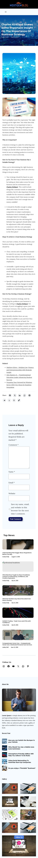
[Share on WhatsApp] (24, 395)
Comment (13, 445)
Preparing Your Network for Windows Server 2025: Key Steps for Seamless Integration (19, 384)
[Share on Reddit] (4, 400)
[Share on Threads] (14, 400)
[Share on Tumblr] (9, 400)
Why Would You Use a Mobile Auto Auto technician (21, 748)
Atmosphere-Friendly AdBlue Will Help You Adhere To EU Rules (20, 755)
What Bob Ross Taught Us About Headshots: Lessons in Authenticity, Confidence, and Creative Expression (16, 576)
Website (12, 493)
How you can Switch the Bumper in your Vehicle (21, 741)
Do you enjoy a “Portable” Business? (21, 768)
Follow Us (19, 837)
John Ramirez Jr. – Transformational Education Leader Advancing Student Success (19, 377)
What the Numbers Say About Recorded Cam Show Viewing (16, 599)
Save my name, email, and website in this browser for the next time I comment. (20, 509)
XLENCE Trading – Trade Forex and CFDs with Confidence (16, 621)
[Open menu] (5, 12)
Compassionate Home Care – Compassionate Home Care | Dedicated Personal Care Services (17, 644)
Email (12, 482)
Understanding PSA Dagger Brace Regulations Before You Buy (17, 553)
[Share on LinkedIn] (20, 395)
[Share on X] (15, 395)
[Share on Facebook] (10, 395)
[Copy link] (19, 400)
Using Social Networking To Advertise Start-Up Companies (19, 761)
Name (12, 472)
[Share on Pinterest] (29, 395)
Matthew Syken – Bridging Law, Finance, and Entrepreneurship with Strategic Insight (20, 370)
